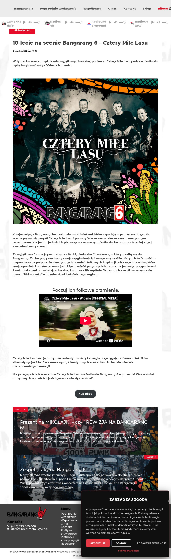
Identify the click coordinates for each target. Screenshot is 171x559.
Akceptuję (98, 543)
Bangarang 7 (23, 8)
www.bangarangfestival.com (37, 551)
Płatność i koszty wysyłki (70, 538)
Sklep (147, 8)
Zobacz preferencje (151, 543)
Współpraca (92, 8)
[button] (169, 500)
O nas (112, 8)
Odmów (121, 543)
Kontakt (130, 8)
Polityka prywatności (128, 550)
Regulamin (68, 543)
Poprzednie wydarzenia (58, 8)
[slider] (37, 22)
